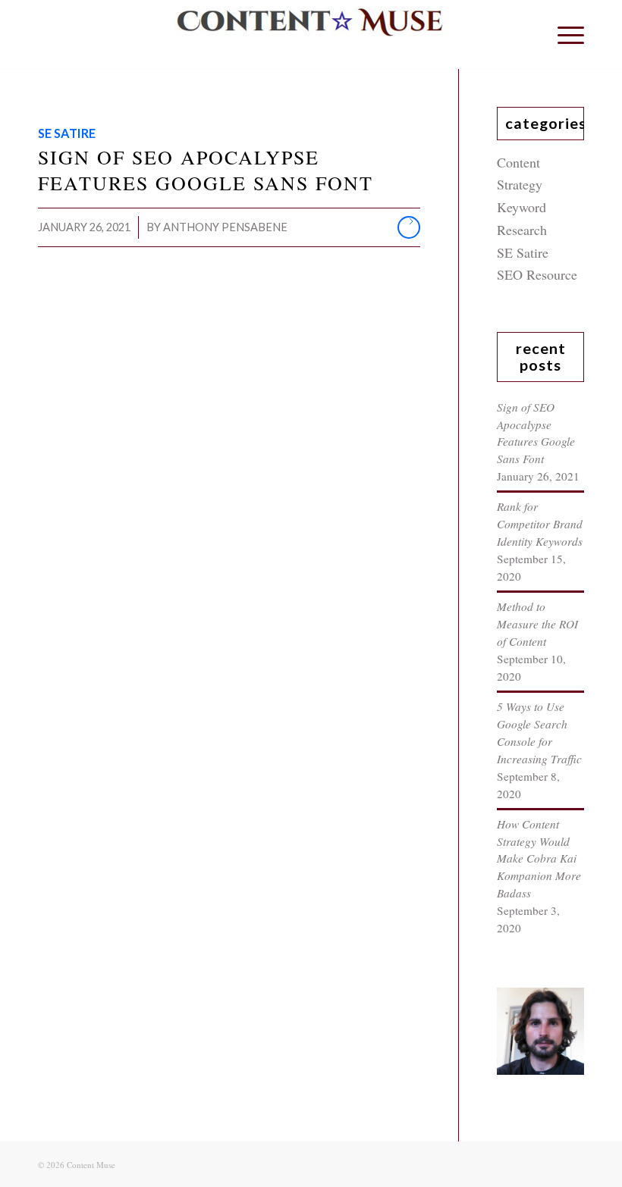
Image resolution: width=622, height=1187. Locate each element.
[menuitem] (563, 34)
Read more (408, 227)
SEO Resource (537, 274)
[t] (311, 34)
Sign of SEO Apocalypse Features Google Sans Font (205, 170)
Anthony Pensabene (225, 227)
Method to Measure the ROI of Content (537, 624)
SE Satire (67, 133)
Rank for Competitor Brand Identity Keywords (540, 524)
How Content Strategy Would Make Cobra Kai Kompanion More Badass (539, 858)
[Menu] (563, 34)
